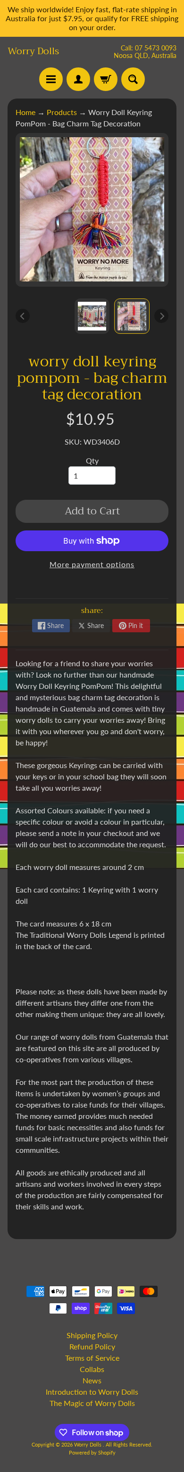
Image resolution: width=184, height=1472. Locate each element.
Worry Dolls (33, 51)
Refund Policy (92, 1346)
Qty (92, 460)
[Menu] (51, 79)
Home (25, 112)
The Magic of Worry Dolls (92, 1402)
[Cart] (105, 79)
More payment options (92, 564)
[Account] (78, 79)
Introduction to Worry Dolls (92, 1391)
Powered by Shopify (92, 1452)
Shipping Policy (92, 1335)
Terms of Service (92, 1357)
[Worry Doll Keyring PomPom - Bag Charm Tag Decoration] (132, 316)
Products (62, 112)
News (92, 1380)
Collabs (92, 1368)
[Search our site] (133, 79)
